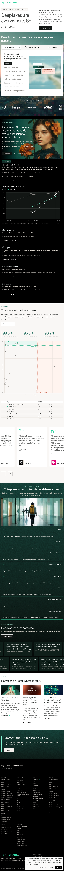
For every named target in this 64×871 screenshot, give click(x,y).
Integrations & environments (21, 842)
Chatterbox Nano (53, 809)
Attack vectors (37, 800)
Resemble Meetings (6, 793)
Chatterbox (52, 802)
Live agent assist (21, 792)
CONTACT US (6, 259)
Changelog (36, 785)
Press (18, 832)
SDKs (34, 781)
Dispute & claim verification (21, 785)
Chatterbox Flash (53, 811)
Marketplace (20, 802)
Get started (8, 63)
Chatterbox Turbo (54, 805)
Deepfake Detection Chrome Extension (6, 798)
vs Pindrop (4, 829)
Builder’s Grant (21, 839)
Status (3, 813)
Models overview (53, 779)
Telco (18, 800)
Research (35, 804)
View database (7, 636)
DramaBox (52, 813)
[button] (61, 2)
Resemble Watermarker (7, 786)
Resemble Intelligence (7, 795)
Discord (35, 808)
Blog (34, 802)
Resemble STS (5, 810)
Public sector (20, 811)
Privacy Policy (57, 862)
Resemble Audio (5, 808)
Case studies (36, 806)
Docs (34, 783)
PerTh (50, 784)
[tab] (11, 47)
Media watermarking (22, 790)
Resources (20, 834)
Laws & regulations (38, 798)
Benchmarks (36, 790)
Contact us (9, 750)
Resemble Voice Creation (7, 806)
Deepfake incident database (38, 795)
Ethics (18, 830)
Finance (19, 805)
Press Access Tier (22, 845)
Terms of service (37, 856)
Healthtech (20, 809)
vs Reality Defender (6, 831)
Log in (3, 815)
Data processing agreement (5, 820)
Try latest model (45, 28)
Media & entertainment (23, 807)
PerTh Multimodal (53, 786)
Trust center (36, 792)
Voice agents (20, 782)
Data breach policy (6, 817)
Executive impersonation (23, 788)
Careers (19, 828)
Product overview (6, 779)
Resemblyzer (52, 788)
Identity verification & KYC (23, 794)
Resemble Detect (5, 791)
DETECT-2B (52, 797)
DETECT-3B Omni (54, 795)
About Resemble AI (22, 826)
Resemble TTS (5, 804)
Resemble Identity (6, 784)
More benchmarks (8, 324)
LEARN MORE (6, 180)
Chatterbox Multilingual (55, 807)
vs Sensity (4, 833)
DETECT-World (53, 793)
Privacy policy (37, 854)
